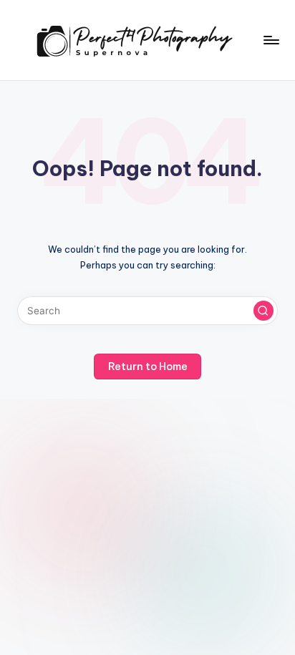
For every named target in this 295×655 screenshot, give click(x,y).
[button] (263, 311)
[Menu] (270, 40)
